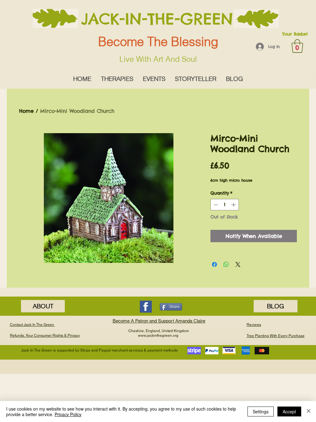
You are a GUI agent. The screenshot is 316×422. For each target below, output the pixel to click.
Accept (289, 411)
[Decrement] (215, 204)
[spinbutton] (224, 204)
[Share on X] (238, 264)
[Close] (308, 411)
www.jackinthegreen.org (158, 335)
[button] (297, 46)
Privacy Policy (68, 414)
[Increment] (234, 204)
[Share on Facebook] (214, 264)
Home (26, 111)
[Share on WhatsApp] (226, 264)
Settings (260, 411)
